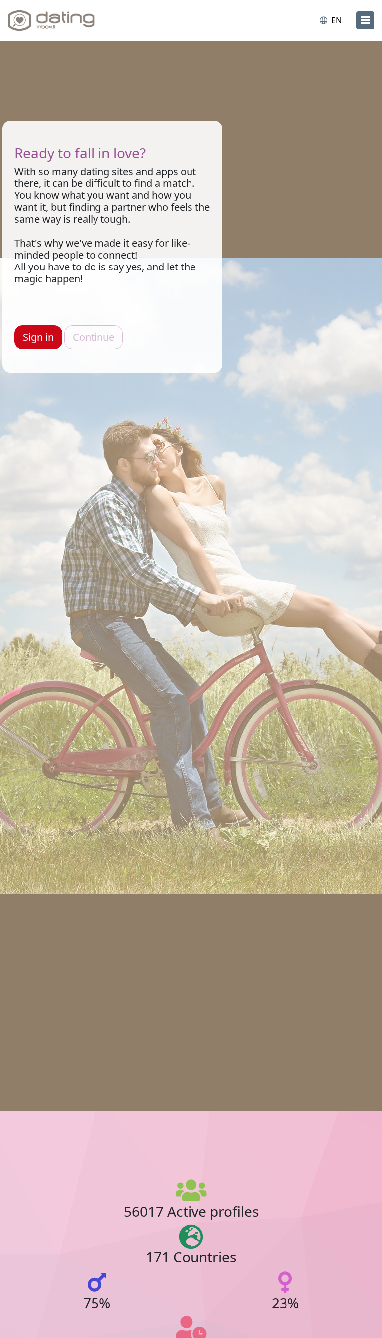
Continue (93, 337)
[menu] (365, 20)
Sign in (38, 337)
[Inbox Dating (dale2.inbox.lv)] (51, 20)
